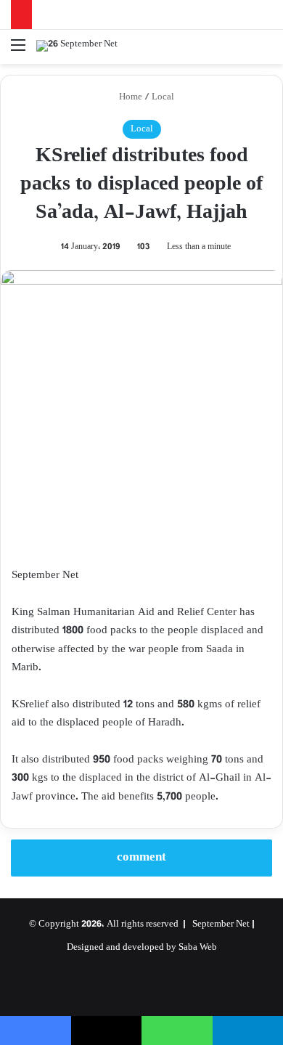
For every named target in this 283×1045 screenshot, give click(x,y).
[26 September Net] (77, 47)
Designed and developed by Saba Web (142, 948)
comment (141, 857)
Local (163, 97)
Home (129, 97)
